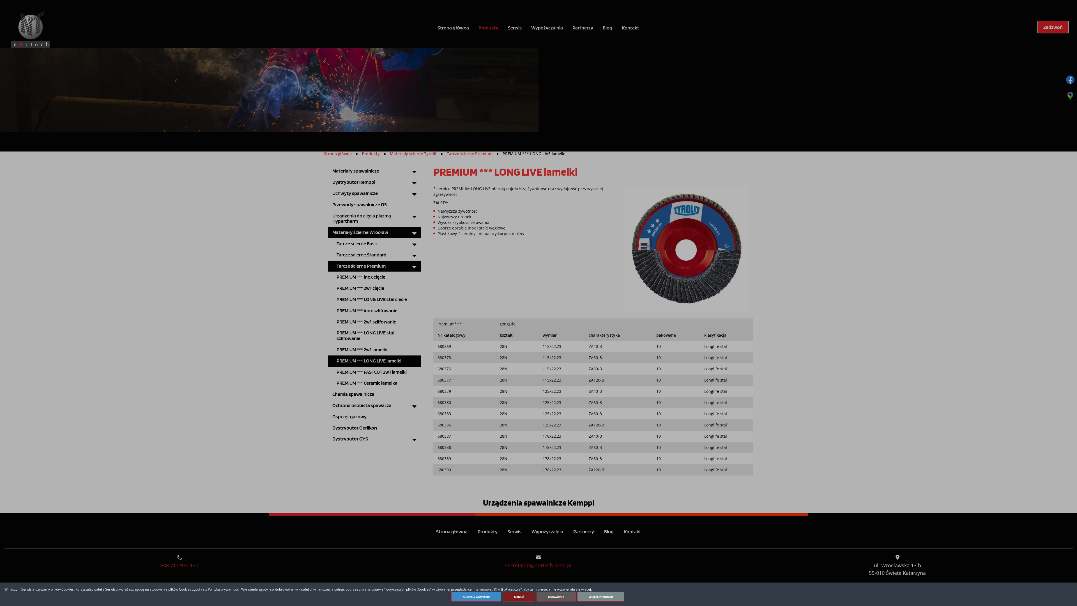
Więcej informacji (601, 597)
